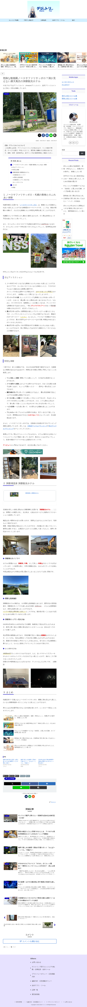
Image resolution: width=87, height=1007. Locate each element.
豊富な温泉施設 (18, 177)
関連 (14, 187)
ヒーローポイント (68, 82)
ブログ (6, 776)
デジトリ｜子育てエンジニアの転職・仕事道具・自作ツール (43, 968)
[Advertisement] (43, 35)
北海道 (12, 776)
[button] (84, 60)
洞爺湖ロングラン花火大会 (21, 180)
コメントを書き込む (31, 941)
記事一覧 (35, 990)
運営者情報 (36, 994)
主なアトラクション (18, 167)
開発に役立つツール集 (69, 98)
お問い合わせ (36, 962)
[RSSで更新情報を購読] (33, 796)
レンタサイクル (18, 182)
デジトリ (74, 122)
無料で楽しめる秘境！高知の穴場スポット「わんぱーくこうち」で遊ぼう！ (28, 761)
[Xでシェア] (39, 135)
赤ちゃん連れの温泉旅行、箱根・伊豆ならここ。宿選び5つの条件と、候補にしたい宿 (73, 168)
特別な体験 (16, 169)
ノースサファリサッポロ (28, 205)
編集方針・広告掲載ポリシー (42, 981)
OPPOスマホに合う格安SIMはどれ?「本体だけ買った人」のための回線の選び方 (73, 178)
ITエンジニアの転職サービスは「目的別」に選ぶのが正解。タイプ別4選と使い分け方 (74, 188)
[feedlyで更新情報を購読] (29, 796)
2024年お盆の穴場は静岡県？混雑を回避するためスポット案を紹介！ (46, 761)
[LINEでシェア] (51, 135)
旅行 (18, 776)
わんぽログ (65, 85)
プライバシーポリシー (54, 1002)
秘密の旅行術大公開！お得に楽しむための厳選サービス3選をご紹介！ (10, 761)
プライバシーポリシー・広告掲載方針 (43, 975)
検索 (63, 150)
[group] (9, 60)
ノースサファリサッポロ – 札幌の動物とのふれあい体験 (30, 164)
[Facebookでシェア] (43, 135)
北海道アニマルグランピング (37, 426)
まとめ (15, 185)
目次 (14, 161)
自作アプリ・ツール (39, 985)
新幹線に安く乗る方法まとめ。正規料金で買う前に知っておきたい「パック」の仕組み (74, 198)
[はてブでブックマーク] (47, 135)
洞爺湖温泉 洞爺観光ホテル (21, 172)
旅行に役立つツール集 (69, 96)
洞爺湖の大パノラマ (19, 175)
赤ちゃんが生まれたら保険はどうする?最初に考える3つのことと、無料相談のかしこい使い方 (74, 210)
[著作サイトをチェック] (26, 796)
